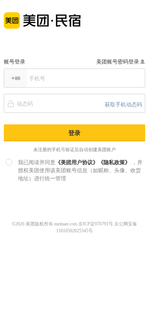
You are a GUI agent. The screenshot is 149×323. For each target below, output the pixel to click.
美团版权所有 (39, 224)
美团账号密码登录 (117, 61)
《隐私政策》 (114, 162)
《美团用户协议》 (76, 162)
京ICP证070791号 (95, 224)
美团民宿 (42, 16)
